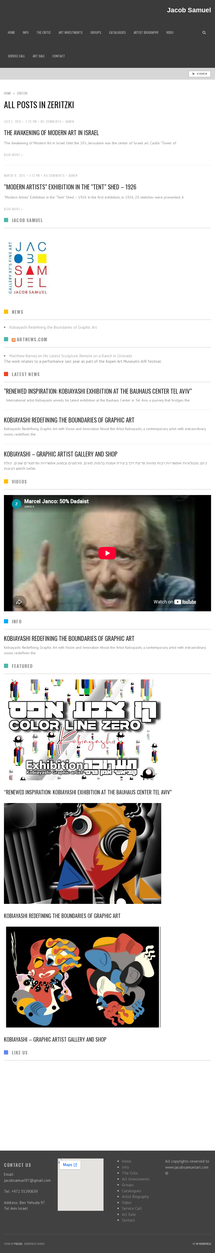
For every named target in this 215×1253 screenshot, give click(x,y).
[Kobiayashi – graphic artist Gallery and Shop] (107, 977)
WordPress (205, 1244)
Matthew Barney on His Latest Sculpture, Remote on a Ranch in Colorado (70, 355)
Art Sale (129, 1214)
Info (125, 1167)
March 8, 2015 (14, 175)
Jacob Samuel (189, 10)
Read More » (13, 155)
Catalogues (131, 1190)
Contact (128, 1220)
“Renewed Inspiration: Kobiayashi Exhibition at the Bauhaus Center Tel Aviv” (98, 391)
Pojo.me (18, 1244)
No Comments (51, 121)
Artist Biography (135, 1196)
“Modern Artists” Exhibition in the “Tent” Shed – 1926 (70, 186)
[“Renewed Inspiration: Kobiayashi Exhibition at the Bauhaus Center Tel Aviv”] (107, 729)
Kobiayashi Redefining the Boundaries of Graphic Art (69, 419)
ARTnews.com (32, 339)
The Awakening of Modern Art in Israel (51, 132)
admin (70, 121)
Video (126, 1202)
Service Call (132, 1208)
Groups (128, 1184)
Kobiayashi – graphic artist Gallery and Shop (60, 453)
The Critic (130, 1172)
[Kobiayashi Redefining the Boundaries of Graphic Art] (107, 853)
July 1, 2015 (12, 121)
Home (7, 93)
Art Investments (135, 1179)
